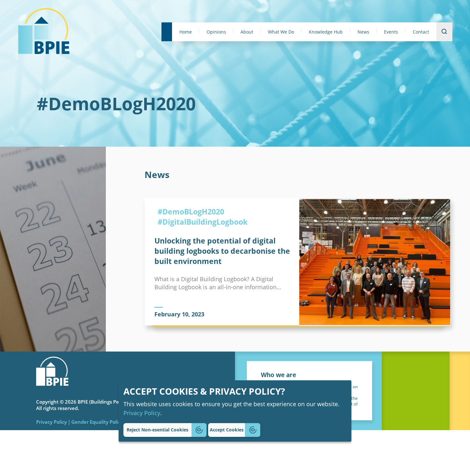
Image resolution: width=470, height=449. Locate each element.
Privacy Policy (141, 413)
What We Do (281, 32)
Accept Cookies (227, 430)
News (363, 32)
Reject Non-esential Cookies (157, 430)
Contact (421, 32)
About (246, 32)
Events (391, 32)
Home (185, 32)
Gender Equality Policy (97, 422)
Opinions (216, 32)
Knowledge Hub (326, 32)
